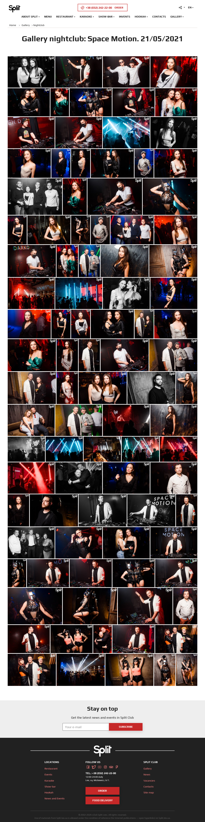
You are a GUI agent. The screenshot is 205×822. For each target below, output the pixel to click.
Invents (124, 16)
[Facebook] (88, 766)
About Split (29, 16)
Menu (48, 16)
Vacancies (149, 780)
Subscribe (126, 726)
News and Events (55, 798)
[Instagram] (105, 766)
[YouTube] (99, 766)
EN (190, 7)
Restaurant (64, 16)
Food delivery (102, 800)
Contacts (159, 16)
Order (102, 790)
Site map (149, 792)
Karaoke (86, 16)
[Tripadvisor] (111, 766)
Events (48, 774)
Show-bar (105, 16)
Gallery (176, 16)
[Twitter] (93, 766)
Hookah (140, 16)
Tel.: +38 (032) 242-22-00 (101, 773)
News (147, 774)
